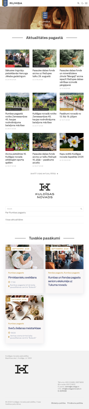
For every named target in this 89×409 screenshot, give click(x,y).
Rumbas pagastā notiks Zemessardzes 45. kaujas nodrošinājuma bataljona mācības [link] (16, 119)
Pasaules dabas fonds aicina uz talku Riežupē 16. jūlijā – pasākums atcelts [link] (44, 158)
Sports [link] (10, 149)
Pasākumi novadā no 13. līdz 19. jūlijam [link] (70, 115)
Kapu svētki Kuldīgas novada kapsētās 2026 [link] (72, 155)
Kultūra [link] (10, 66)
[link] (38, 3)
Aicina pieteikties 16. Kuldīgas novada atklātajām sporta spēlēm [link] (15, 158)
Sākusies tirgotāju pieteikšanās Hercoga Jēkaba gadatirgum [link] (16, 73)
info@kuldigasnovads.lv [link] (72, 389)
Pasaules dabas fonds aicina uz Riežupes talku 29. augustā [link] (44, 73)
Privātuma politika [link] (75, 403)
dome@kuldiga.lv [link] (72, 387)
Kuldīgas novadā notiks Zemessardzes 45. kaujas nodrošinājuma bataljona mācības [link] (44, 118)
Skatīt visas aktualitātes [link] (43, 174)
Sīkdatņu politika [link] (58, 403)
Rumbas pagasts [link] (41, 66)
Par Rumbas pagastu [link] (15, 212)
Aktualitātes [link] (66, 66)
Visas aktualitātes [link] (14, 219)
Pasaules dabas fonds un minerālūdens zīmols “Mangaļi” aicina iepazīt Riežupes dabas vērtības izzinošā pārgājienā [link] (71, 78)
